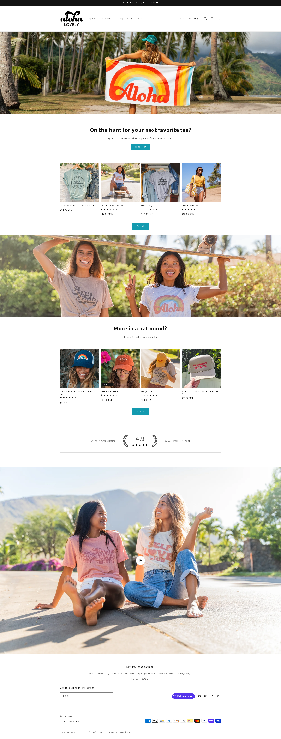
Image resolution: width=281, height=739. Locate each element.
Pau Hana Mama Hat (109, 391)
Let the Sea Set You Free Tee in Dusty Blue (78, 206)
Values (100, 673)
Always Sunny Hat (148, 391)
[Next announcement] (220, 3)
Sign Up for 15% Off (140, 679)
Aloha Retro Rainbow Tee (112, 206)
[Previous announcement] (61, 3)
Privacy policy (111, 732)
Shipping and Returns (146, 673)
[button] (94, 19)
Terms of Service (166, 673)
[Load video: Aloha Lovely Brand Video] (140, 560)
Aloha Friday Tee (148, 206)
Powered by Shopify (83, 732)
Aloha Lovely (70, 732)
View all (141, 226)
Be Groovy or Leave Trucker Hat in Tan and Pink (200, 392)
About (91, 673)
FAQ (107, 673)
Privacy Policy (183, 673)
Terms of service (125, 732)
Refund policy (98, 732)
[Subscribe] (109, 695)
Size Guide (117, 673)
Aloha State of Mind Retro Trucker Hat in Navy (77, 392)
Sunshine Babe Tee (190, 206)
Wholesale (129, 673)
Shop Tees (140, 146)
